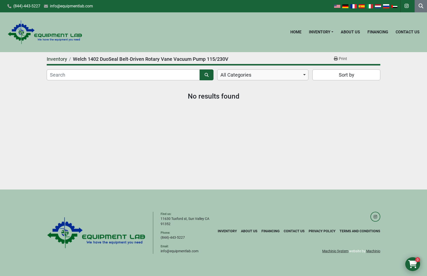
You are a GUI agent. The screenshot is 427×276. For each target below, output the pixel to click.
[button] (321, 32)
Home (295, 32)
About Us (350, 32)
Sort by (346, 75)
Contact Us (408, 32)
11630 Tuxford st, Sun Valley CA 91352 (185, 221)
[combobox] (262, 74)
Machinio (373, 251)
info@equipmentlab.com (71, 6)
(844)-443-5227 (26, 6)
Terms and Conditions (360, 231)
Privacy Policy (322, 231)
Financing (377, 32)
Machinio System (335, 251)
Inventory (319, 32)
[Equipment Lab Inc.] (96, 232)
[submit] (207, 74)
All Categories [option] (235, 75)
